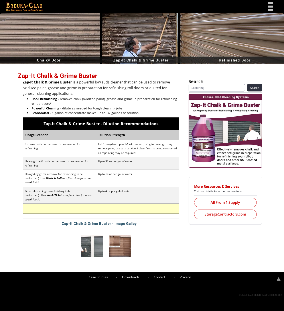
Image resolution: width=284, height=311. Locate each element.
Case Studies (98, 277)
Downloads (130, 277)
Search (254, 88)
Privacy (185, 277)
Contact (159, 277)
